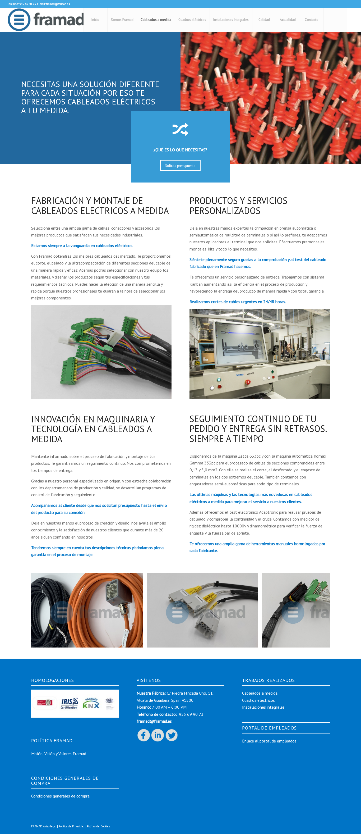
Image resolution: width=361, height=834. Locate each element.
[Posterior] (318, 610)
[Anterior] (43, 610)
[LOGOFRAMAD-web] (46, 20)
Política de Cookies (98, 826)
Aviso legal (49, 826)
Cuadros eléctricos (258, 700)
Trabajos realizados (268, 680)
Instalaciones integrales (263, 707)
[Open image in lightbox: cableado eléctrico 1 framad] (137, 642)
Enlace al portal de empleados (270, 741)
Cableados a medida (259, 693)
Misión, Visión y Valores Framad (58, 753)
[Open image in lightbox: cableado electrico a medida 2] (252, 642)
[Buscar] (335, 20)
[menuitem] (95, 20)
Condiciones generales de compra (60, 796)
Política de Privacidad (72, 826)
